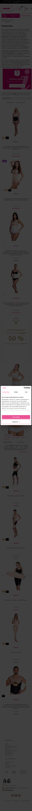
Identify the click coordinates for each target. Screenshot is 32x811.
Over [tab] (26, 392)
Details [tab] (16, 392)
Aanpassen (15, 421)
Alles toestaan (16, 417)
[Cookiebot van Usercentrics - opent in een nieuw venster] (23, 388)
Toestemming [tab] (5, 392)
